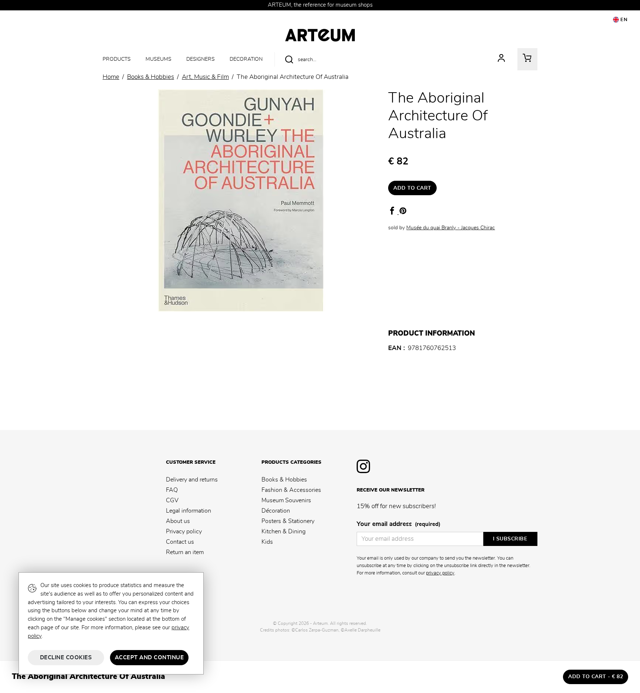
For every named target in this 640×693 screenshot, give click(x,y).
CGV (172, 500)
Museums (158, 59)
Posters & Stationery (287, 521)
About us (178, 521)
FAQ (172, 490)
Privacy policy (184, 531)
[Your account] (501, 59)
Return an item (185, 552)
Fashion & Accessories (291, 490)
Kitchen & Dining (283, 531)
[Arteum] (319, 34)
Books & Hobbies (284, 480)
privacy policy (440, 573)
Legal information (188, 511)
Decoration (246, 59)
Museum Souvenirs (286, 500)
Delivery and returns (192, 480)
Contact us (180, 542)
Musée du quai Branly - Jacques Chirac (450, 227)
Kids (267, 542)
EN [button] (623, 19)
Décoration (275, 511)
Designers (200, 59)
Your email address (398, 524)
